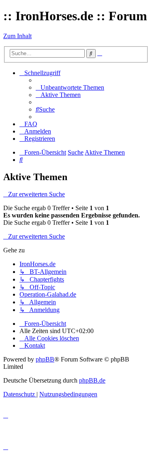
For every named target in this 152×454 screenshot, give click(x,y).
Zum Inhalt (17, 35)
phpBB (45, 359)
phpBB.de (92, 380)
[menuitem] (70, 87)
